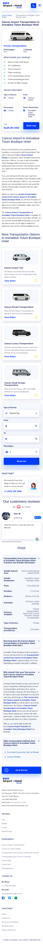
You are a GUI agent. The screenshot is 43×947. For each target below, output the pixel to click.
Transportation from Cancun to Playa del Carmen (20, 853)
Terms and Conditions (10, 922)
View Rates (10, 281)
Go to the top (21, 770)
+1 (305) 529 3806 (13, 491)
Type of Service (10, 95)
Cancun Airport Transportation (13, 845)
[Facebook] (3, 898)
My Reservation (8, 926)
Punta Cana (6, 864)
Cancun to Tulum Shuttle (11, 849)
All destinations (7, 868)
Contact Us (6, 918)
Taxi (3, 820)
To (5, 433)
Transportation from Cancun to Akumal (16, 857)
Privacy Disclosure (9, 930)
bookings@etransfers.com (12, 894)
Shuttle (4, 823)
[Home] (12, 781)
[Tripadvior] (15, 898)
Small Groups (7, 831)
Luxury (4, 827)
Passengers (8, 107)
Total (5, 124)
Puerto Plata (6, 860)
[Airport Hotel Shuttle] (12, 5)
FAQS (4, 914)
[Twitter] (9, 898)
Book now (31, 126)
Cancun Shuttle (13, 757)
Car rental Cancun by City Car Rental (23, 752)
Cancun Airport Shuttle (7, 16)
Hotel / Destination (30, 107)
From (25, 95)
